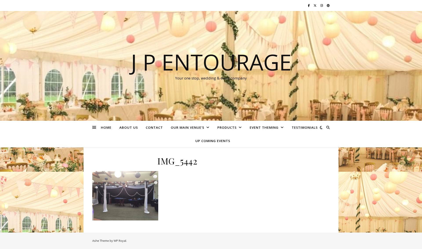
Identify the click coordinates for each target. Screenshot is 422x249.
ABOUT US (128, 127)
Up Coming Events (212, 141)
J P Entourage (211, 62)
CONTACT (154, 127)
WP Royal (120, 241)
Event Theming (264, 127)
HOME (106, 127)
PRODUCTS (226, 127)
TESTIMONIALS (305, 127)
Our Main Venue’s (187, 127)
